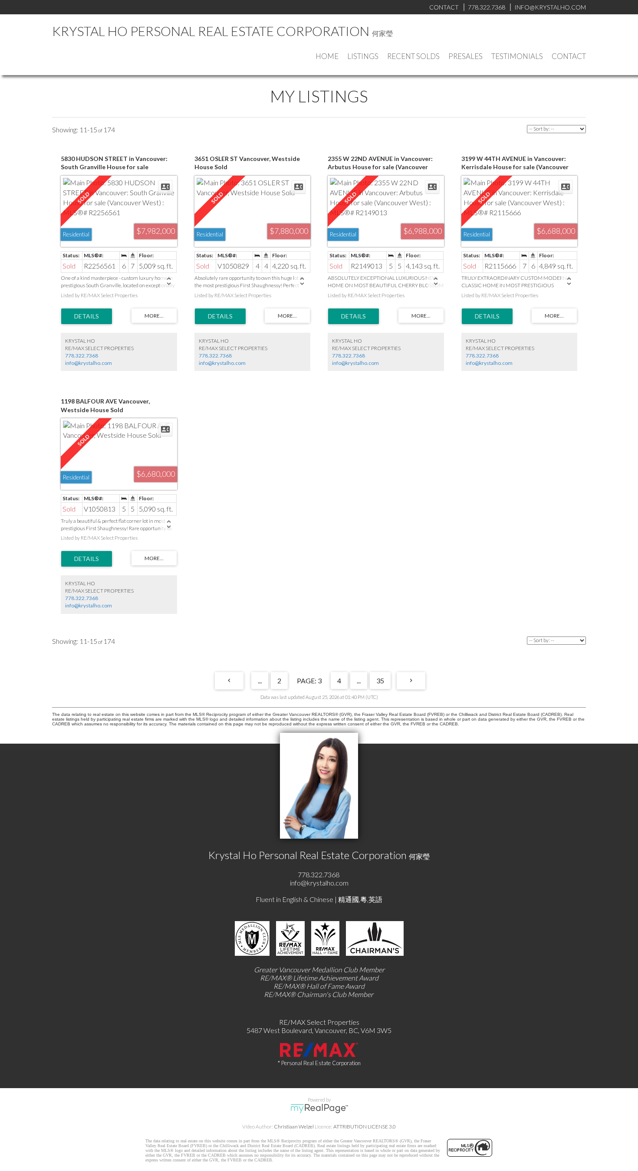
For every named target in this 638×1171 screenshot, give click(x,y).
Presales (465, 56)
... (260, 680)
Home (327, 56)
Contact (569, 56)
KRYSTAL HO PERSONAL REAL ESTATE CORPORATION (210, 31)
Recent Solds (413, 56)
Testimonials (517, 56)
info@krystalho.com (88, 363)
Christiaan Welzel (294, 1126)
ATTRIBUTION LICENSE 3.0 (364, 1126)
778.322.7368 (81, 355)
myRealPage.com (319, 1108)
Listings (362, 56)
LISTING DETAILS (86, 316)
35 (380, 680)
